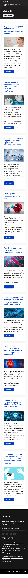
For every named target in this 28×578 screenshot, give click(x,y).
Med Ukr (7, 11)
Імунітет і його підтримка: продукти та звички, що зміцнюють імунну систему (13, 403)
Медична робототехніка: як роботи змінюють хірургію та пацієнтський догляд (14, 141)
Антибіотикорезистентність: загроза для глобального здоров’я (13, 250)
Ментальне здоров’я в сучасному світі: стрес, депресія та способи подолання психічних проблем (13, 458)
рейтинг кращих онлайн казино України (13, 530)
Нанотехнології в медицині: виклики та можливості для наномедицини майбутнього (13, 86)
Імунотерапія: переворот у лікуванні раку (13, 196)
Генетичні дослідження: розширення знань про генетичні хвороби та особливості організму (13, 301)
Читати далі (9, 71)
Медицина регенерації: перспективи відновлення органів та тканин (13, 30)
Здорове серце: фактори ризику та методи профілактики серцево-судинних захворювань (13, 350)
